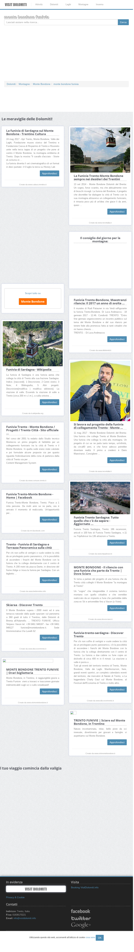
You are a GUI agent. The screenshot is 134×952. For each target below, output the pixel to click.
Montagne (83, 4)
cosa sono (90, 937)
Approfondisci (49, 173)
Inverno (99, 4)
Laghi (68, 4)
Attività (38, 4)
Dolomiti (54, 4)
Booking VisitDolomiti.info (85, 887)
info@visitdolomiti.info (25, 918)
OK (99, 937)
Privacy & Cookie (15, 897)
